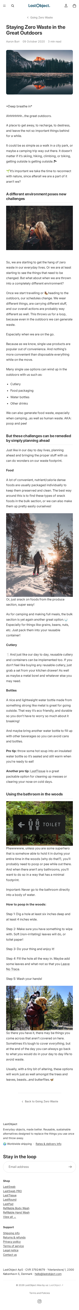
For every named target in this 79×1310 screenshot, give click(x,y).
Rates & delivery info (48, 1143)
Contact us (10, 1254)
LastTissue (37, 771)
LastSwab (9, 1186)
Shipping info (11, 1233)
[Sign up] (70, 1167)
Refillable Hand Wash (16, 1212)
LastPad (8, 1203)
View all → (9, 1216)
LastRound (9, 1199)
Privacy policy (12, 1241)
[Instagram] (39, 1301)
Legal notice (10, 1250)
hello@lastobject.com (48, 1273)
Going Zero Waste (41, 17)
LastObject (30, 1285)
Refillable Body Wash (16, 1208)
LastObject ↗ (56, 1285)
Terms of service (13, 1246)
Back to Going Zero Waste (41, 1101)
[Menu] (4, 5)
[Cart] (74, 6)
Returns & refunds (14, 1237)
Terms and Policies (39, 1293)
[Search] (12, 6)
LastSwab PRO (12, 1190)
